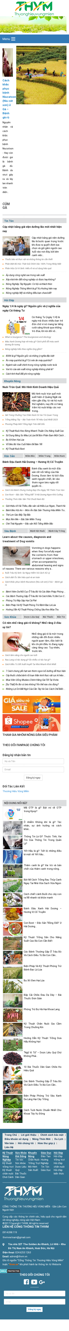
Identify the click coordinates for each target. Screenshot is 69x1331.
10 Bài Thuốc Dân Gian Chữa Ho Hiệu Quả (42, 1069)
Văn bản (9, 1143)
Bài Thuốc (48, 617)
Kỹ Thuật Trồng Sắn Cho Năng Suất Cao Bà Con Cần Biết (42, 939)
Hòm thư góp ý (46, 1143)
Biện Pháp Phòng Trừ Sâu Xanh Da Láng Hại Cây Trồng (42, 1097)
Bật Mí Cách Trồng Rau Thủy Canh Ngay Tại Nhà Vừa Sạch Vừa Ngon (42, 881)
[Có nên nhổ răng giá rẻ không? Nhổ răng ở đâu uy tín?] (16, 642)
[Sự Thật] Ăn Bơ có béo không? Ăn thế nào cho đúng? (32, 684)
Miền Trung (44, 456)
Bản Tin (61, 617)
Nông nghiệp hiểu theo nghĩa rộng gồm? (23, 349)
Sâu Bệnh (10, 531)
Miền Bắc (30, 456)
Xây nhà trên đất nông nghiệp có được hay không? (31, 279)
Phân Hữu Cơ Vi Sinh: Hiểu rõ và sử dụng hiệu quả (28, 268)
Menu (6, 39)
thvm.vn (13, 1264)
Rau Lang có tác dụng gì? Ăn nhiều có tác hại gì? (27, 659)
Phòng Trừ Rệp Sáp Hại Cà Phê (21, 600)
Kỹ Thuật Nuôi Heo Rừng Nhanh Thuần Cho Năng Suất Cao (35, 431)
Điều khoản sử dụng (16, 1139)
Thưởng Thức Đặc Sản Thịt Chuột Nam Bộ (24, 499)
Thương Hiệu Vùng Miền (16, 791)
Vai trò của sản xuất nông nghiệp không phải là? (29, 369)
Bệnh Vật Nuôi (37, 531)
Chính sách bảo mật (51, 1135)
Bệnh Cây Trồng (57, 531)
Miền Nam (59, 456)
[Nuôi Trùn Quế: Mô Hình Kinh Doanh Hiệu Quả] (16, 401)
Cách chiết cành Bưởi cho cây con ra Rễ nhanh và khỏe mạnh (42, 896)
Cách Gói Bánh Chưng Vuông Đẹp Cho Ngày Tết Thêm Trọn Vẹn (34, 490)
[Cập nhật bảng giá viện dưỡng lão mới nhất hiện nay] (16, 246)
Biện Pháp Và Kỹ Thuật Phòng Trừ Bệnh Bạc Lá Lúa (31, 605)
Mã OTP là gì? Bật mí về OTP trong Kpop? (42, 809)
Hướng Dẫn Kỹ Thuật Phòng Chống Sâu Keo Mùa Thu (32, 609)
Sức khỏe (10, 617)
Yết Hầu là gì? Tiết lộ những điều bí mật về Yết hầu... (42, 853)
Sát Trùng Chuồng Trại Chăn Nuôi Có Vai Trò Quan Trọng (31, 415)
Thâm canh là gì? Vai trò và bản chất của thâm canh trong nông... (42, 867)
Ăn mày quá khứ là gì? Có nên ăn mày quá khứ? (29, 360)
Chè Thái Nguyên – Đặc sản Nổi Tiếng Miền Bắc (29, 523)
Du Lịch (58, 1139)
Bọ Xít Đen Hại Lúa (15, 439)
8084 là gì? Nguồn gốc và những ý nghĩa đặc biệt (30, 356)
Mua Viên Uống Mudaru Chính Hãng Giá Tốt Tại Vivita (32, 680)
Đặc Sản (9, 456)
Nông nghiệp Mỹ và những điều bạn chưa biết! (29, 293)
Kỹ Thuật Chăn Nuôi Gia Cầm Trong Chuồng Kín (42, 1025)
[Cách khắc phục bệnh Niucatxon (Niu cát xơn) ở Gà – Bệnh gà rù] (8, 62)
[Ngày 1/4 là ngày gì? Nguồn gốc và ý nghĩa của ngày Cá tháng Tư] (16, 325)
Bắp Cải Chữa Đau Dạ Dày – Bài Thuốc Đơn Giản (42, 997)
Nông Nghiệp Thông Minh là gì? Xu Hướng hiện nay (31, 288)
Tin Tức (9, 221)
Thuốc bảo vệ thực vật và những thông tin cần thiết (29, 259)
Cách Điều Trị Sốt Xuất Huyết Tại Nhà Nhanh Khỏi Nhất (30, 664)
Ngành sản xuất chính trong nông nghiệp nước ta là (31, 365)
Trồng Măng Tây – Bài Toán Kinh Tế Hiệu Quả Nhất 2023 (31, 419)
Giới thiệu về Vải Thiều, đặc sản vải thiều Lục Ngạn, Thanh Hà (35, 506)
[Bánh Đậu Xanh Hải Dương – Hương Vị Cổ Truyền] (16, 476)
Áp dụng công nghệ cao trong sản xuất (25, 275)
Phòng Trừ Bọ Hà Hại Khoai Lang (42, 1009)
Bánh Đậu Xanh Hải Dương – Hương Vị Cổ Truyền (33, 462)
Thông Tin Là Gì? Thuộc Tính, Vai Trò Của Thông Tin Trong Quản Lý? (42, 840)
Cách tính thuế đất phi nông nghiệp (23, 373)
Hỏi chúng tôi (26, 1143)
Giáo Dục (46, 1152)
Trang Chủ (11, 1135)
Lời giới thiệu (28, 1135)
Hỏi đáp (9, 300)
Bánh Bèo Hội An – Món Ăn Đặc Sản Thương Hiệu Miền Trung (36, 510)
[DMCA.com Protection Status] (10, 1271)
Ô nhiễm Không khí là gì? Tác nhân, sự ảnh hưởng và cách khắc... (42, 825)
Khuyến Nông (12, 381)
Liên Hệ (9, 1147)
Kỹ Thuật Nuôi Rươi (15, 448)
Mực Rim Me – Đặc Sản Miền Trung (23, 519)
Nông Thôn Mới (41, 1139)
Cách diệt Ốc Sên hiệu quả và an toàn (22, 577)
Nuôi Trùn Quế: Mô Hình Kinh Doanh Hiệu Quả (31, 387)
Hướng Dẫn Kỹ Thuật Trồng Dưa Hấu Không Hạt (42, 1040)
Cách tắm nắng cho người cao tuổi (21, 655)
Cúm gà (6, 206)
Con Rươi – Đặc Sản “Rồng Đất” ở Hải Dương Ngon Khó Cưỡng (34, 494)
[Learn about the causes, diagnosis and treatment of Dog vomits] (16, 556)
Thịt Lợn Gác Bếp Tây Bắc (18, 514)
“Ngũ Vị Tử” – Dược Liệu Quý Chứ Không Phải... (42, 1054)
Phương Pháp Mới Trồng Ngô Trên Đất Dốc (25, 424)
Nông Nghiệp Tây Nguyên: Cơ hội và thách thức (29, 284)
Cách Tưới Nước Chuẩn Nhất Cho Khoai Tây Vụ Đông (42, 1112)
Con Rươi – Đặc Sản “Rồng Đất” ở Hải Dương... (42, 925)
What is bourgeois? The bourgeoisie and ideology (28, 337)
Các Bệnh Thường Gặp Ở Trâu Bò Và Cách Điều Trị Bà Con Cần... (42, 953)
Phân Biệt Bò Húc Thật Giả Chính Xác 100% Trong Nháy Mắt (33, 264)
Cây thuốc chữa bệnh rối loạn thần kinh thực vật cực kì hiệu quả (36, 675)
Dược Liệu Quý (31, 617)
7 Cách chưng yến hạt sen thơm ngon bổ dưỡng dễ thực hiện (36, 671)
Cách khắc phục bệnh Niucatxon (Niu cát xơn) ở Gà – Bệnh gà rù (8, 99)
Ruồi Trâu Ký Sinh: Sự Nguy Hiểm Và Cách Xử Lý (27, 573)
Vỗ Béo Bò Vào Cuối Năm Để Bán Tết (24, 444)
